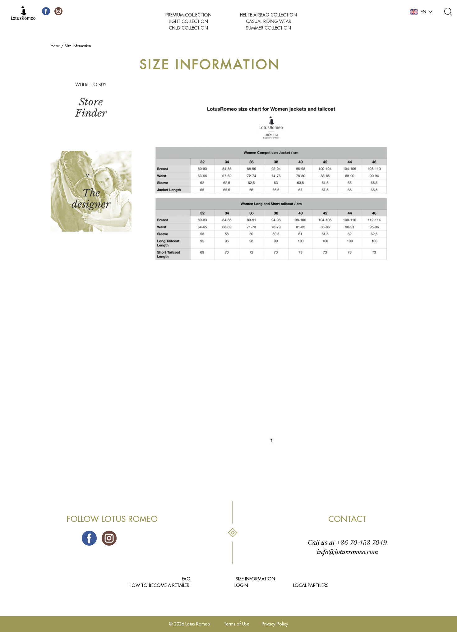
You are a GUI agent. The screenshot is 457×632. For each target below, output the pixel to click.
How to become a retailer (159, 585)
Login (241, 585)
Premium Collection (188, 15)
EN (423, 12)
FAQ (186, 579)
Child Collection (188, 28)
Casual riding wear (268, 21)
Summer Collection (268, 28)
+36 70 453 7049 (362, 543)
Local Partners (311, 585)
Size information (255, 579)
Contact (347, 519)
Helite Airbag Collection (268, 15)
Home (55, 46)
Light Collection (188, 21)
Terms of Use (236, 624)
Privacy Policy (275, 624)
